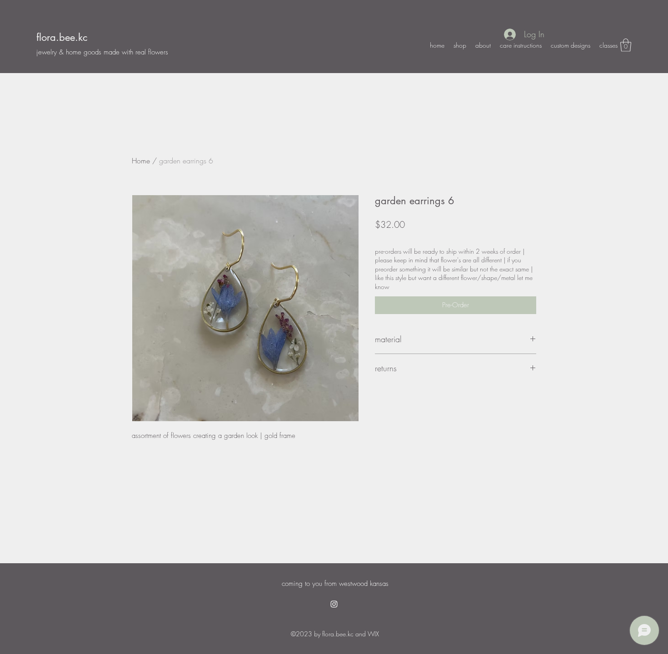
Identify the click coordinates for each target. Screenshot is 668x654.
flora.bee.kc (61, 37)
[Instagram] (334, 604)
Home (141, 161)
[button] (625, 45)
